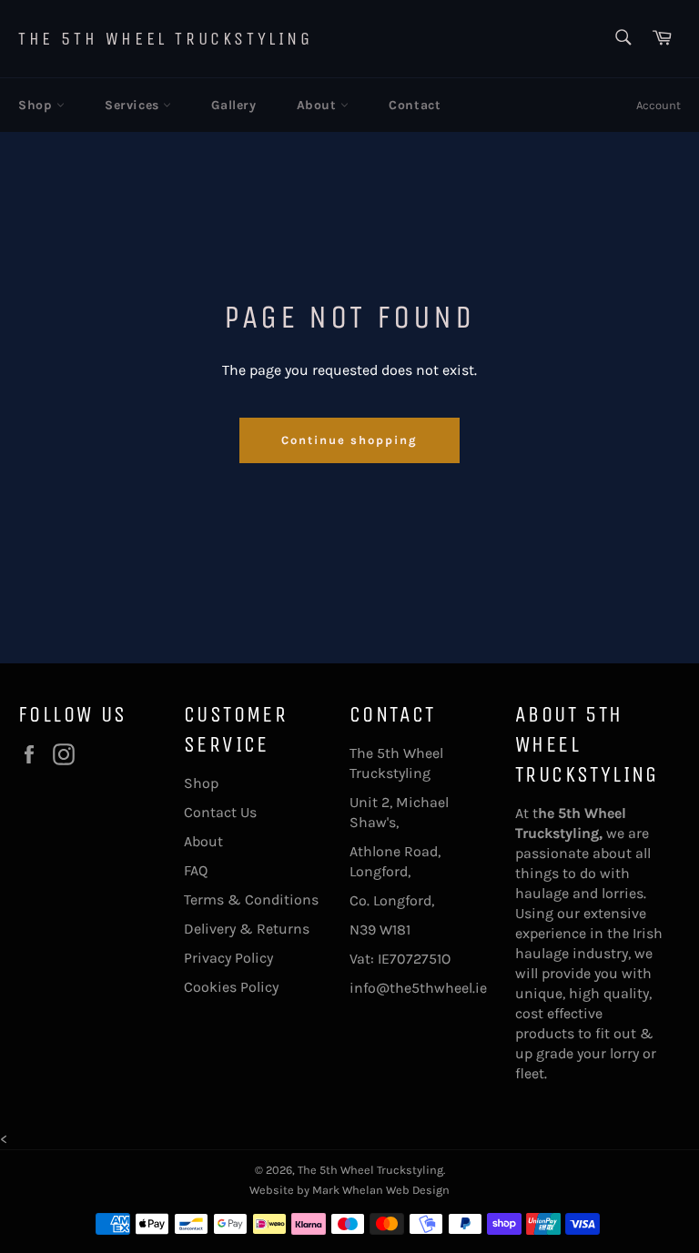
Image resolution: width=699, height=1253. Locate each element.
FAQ (196, 870)
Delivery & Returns (246, 928)
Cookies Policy (231, 986)
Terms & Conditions (251, 899)
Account (658, 105)
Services (134, 105)
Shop (37, 105)
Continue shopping (349, 440)
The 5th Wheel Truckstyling (165, 38)
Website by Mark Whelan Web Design (349, 1190)
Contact (415, 105)
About (319, 105)
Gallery (233, 105)
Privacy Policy (228, 957)
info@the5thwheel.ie (418, 987)
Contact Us (220, 812)
